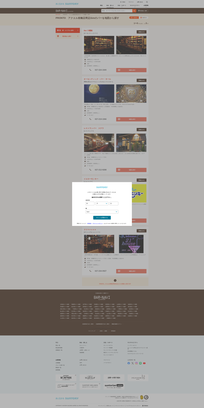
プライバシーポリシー (97, 223)
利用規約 (89, 223)
